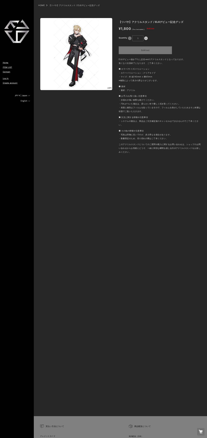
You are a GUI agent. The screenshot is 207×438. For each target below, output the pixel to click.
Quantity (123, 38)
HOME (41, 5)
